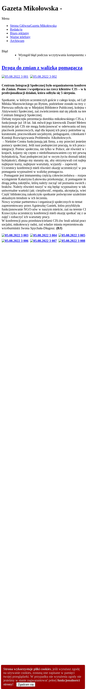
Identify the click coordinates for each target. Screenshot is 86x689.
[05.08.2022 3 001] (16, 76)
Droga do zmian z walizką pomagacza (42, 67)
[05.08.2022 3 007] (44, 241)
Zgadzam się (26, 684)
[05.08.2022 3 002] (44, 76)
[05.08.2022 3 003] (16, 235)
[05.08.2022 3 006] (16, 241)
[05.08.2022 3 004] (44, 235)
